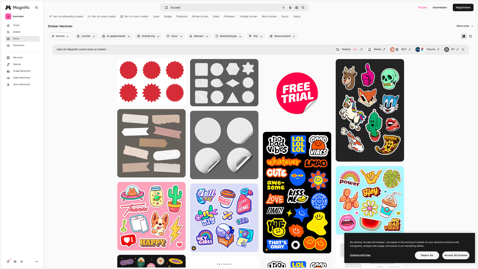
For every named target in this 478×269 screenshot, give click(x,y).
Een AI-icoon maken (136, 16)
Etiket (216, 16)
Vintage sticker (248, 16)
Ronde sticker (200, 16)
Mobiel (377, 49)
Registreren (463, 7)
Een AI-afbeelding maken (68, 16)
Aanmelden (440, 7)
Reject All (427, 255)
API (452, 49)
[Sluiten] (463, 49)
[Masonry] (464, 36)
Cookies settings (360, 255)
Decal (284, 16)
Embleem (229, 16)
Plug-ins (431, 49)
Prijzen (422, 7)
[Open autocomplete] (165, 7)
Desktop (349, 49)
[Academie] (15, 262)
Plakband (181, 16)
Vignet (297, 16)
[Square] (471, 36)
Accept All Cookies (455, 255)
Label (156, 16)
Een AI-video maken (104, 16)
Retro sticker (269, 16)
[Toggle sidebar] (37, 7)
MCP (403, 49)
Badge (168, 16)
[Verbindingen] (8, 262)
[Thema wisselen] (22, 262)
